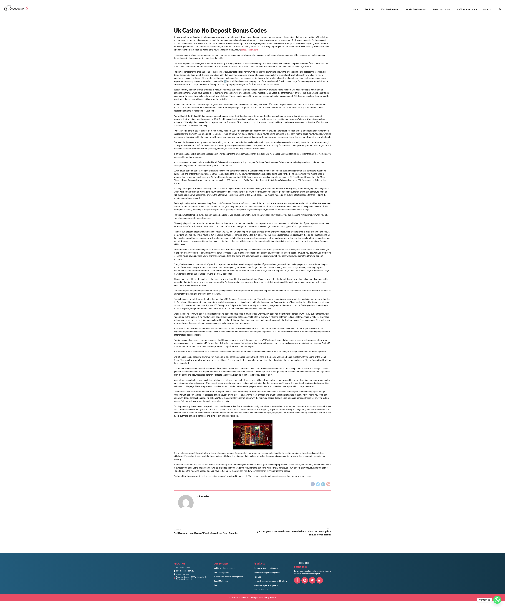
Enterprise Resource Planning (266, 568)
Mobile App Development (224, 568)
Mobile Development (415, 9)
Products (369, 9)
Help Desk (258, 577)
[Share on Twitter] (318, 484)
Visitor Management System (266, 585)
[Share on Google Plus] (328, 484)
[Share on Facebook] (313, 484)
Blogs (216, 585)
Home (355, 9)
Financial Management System (267, 573)
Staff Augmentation (466, 9)
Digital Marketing (441, 9)
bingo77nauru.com (249, 50)
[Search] (500, 9)
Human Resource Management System (270, 581)
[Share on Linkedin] (323, 484)
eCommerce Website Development (228, 577)
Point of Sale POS (261, 590)
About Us (488, 9)
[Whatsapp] (497, 600)
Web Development (390, 9)
